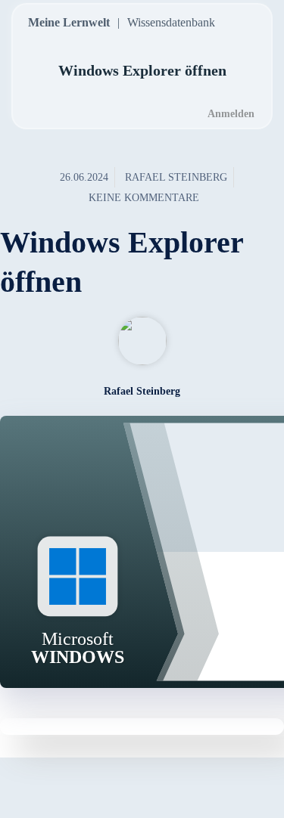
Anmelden (231, 113)
